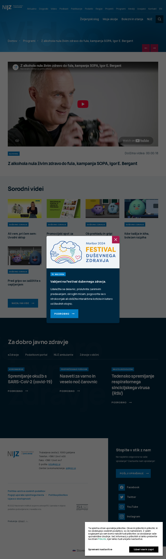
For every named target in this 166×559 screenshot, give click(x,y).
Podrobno (61, 313)
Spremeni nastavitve (100, 549)
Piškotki (102, 538)
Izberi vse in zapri (144, 549)
